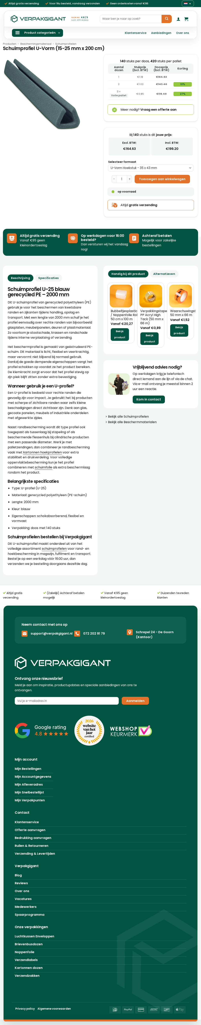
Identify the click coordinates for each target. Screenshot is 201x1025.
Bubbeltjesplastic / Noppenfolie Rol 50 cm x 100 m (124, 315)
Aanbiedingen (161, 33)
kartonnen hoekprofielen (42, 452)
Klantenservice (135, 33)
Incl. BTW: (172, 143)
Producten (9, 43)
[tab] (128, 273)
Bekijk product (119, 334)
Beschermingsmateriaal (35, 43)
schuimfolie (43, 467)
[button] (178, 19)
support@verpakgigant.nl (51, 633)
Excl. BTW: (129, 143)
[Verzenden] (167, 19)
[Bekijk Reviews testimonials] (42, 731)
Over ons (182, 33)
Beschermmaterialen (140, 422)
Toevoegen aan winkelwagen (162, 179)
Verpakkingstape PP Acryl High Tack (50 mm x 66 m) (153, 317)
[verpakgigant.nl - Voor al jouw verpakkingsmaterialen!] (38, 19)
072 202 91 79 (94, 633)
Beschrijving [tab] (20, 278)
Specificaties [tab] (48, 278)
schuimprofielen (54, 548)
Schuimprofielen (65, 43)
